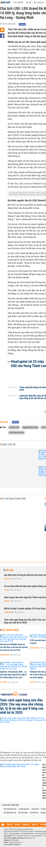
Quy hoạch (39, 2)
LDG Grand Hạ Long (16, 432)
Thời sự (6, 590)
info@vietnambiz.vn (15, 842)
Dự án (28, 2)
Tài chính (3, 682)
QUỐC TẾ (35, 825)
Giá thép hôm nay (10, 813)
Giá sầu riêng (23, 813)
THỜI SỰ (9, 825)
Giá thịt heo (34, 813)
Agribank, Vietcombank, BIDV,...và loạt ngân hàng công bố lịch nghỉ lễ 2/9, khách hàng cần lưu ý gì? (13, 675)
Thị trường (18, 2)
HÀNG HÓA (26, 825)
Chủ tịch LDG (14, 427)
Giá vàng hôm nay (10, 809)
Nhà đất (5, 2)
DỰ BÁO (17, 825)
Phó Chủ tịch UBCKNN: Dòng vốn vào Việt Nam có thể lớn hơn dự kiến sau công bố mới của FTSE (14, 647)
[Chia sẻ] (2, 35)
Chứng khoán (9, 612)
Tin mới (9, 570)
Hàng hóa (7, 579)
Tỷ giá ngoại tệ (24, 809)
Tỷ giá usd (35, 809)
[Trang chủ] (2, 30)
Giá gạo (43, 813)
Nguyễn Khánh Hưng (30, 427)
